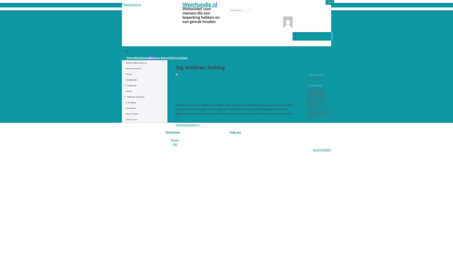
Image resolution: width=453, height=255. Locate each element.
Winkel (138, 58)
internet (322, 102)
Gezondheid (131, 108)
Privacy (175, 140)
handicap (321, 99)
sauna (316, 110)
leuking (309, 105)
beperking (319, 89)
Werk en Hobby (132, 114)
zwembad (310, 117)
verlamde (310, 115)
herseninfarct (312, 102)
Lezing (145, 58)
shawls (322, 110)
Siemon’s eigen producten (136, 63)
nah (314, 105)
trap (327, 112)
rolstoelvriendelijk (314, 107)
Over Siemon (161, 58)
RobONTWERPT (322, 150)
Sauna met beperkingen (206, 93)
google (313, 99)
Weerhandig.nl (199, 5)
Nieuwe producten (133, 69)
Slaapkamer (131, 86)
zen (327, 115)
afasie (311, 89)
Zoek (329, 2)
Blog (151, 58)
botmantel (310, 94)
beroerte (310, 92)
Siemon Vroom (316, 78)
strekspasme (318, 112)
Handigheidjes (131, 80)
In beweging (131, 103)
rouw (325, 107)
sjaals (328, 110)
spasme (309, 112)
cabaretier (310, 97)
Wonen (129, 74)
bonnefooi (319, 92)
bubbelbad (320, 94)
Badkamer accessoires (136, 97)
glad (308, 99)
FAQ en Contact (178, 58)
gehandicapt (321, 97)
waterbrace (320, 115)
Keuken (129, 91)
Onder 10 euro (132, 120)
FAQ (175, 144)
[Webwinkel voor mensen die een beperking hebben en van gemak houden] (146, 5)
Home (130, 58)
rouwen (309, 110)
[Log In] (288, 27)
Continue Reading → (188, 125)
